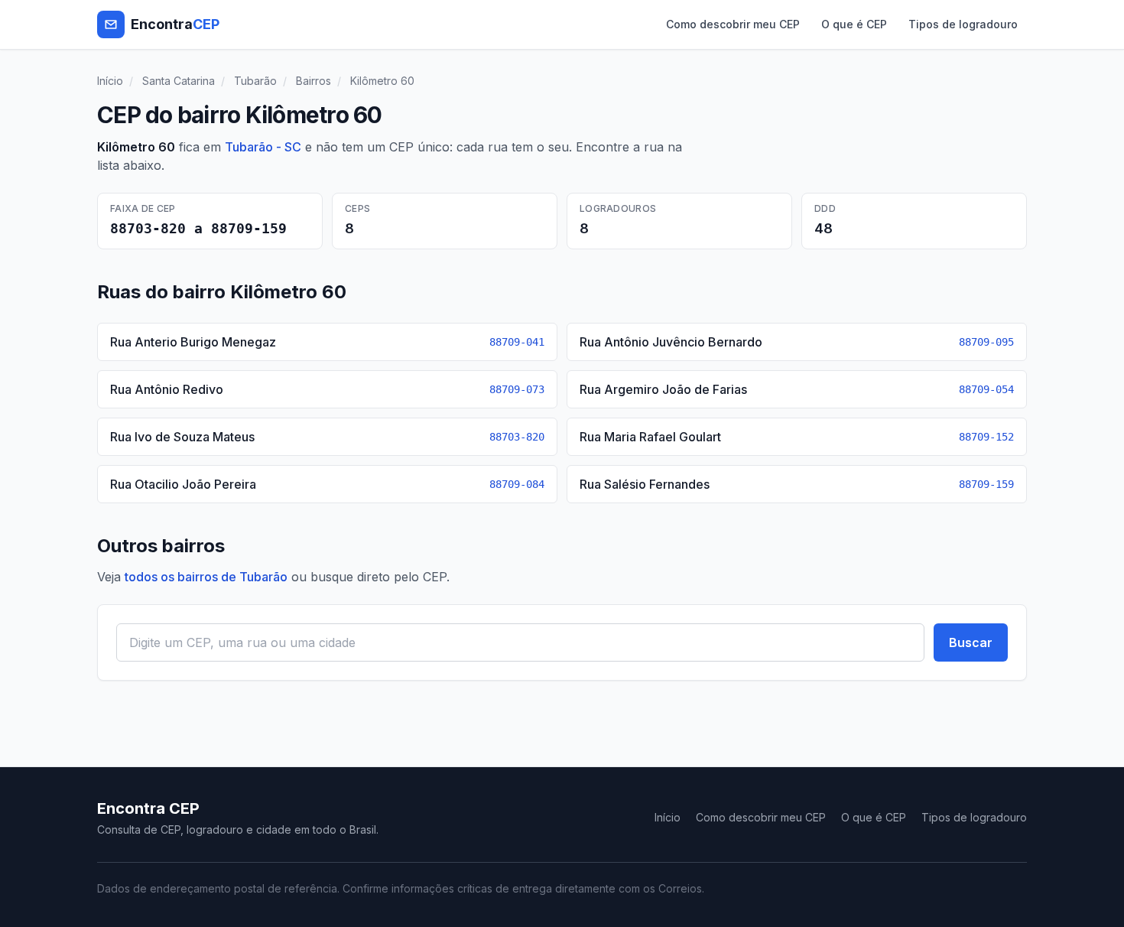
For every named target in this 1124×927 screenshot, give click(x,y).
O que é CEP (854, 24)
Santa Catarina (178, 80)
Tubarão (255, 80)
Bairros (313, 80)
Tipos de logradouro (963, 24)
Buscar (970, 642)
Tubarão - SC (263, 146)
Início (110, 80)
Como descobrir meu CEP (733, 24)
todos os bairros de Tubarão (206, 576)
